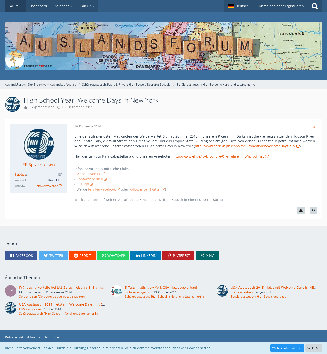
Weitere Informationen (287, 348)
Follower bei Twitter (145, 189)
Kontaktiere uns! (90, 179)
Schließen (313, 348)
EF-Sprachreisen (41, 107)
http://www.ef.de (47, 186)
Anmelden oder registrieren (281, 6)
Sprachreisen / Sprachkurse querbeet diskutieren (52, 296)
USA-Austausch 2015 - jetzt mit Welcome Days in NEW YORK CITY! (71, 304)
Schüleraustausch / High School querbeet (258, 296)
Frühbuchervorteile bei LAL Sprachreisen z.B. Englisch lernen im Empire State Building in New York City (102, 287)
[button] (239, 6)
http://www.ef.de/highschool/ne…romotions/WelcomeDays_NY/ (245, 146)
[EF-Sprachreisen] (222, 292)
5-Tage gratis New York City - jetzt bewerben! (161, 287)
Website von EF (89, 173)
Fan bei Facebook (102, 189)
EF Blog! (83, 184)
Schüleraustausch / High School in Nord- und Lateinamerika (164, 296)
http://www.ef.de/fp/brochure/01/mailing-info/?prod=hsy (218, 156)
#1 (315, 126)
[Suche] (314, 6)
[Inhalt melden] (301, 210)
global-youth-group (137, 292)
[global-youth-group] (116, 292)
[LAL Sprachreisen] (10, 292)
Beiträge (20, 174)
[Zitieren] (313, 210)
